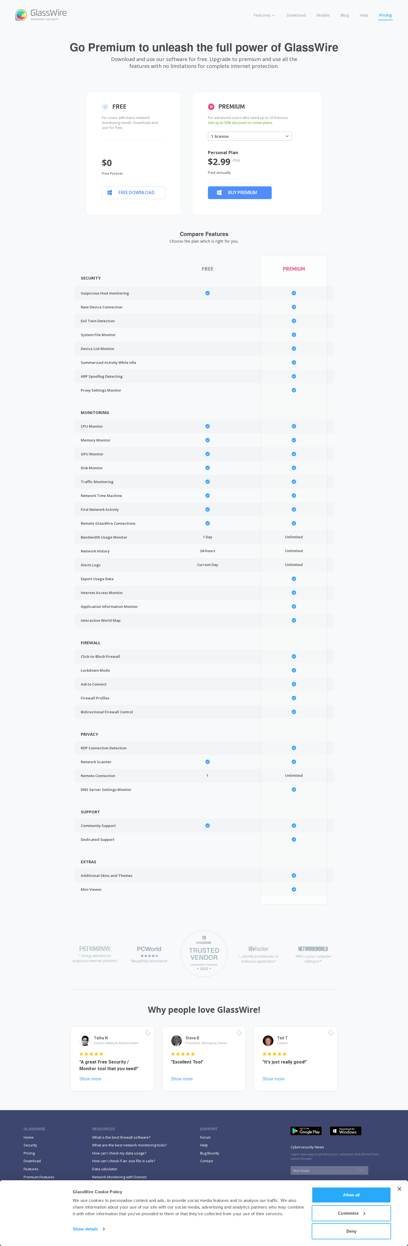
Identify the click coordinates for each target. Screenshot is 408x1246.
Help (364, 15)
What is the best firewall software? (121, 1137)
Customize (348, 1213)
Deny (351, 1231)
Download (296, 15)
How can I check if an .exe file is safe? (123, 1160)
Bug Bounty (209, 1153)
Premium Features (39, 1176)
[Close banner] (399, 1189)
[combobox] (250, 136)
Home (29, 1137)
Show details (85, 1229)
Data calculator (104, 1168)
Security (30, 1145)
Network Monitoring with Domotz (119, 1176)
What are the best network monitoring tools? (129, 1145)
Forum (205, 1137)
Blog (345, 15)
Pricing (385, 15)
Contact (206, 1160)
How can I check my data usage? (119, 1153)
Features (262, 15)
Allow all (351, 1194)
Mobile (323, 15)
